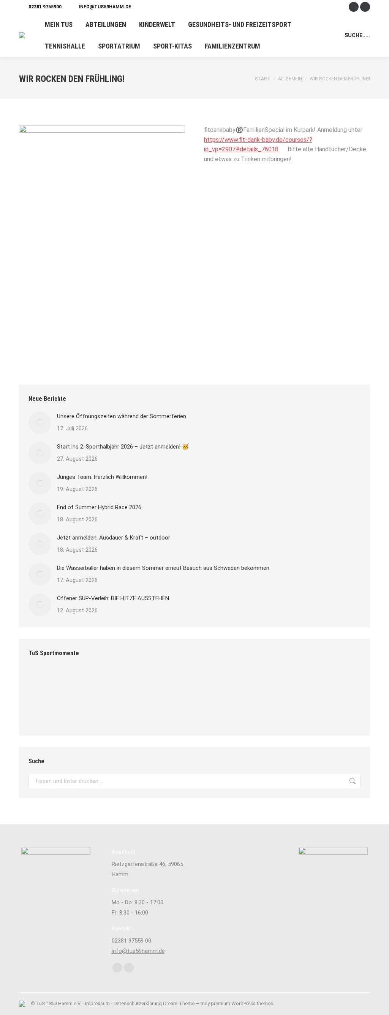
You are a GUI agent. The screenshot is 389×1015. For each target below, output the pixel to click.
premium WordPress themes (242, 1003)
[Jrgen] (101, 682)
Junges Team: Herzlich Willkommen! (102, 477)
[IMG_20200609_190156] (189, 682)
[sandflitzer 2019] (247, 682)
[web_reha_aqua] (306, 682)
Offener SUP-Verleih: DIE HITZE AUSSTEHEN (113, 598)
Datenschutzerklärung (138, 1003)
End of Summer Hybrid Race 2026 (99, 507)
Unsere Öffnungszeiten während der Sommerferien (121, 416)
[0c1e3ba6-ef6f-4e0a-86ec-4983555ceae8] (130, 682)
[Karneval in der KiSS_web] (218, 682)
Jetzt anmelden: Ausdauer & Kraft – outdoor (113, 537)
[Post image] (39, 422)
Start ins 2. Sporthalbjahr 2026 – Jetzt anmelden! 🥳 (123, 446)
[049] (72, 682)
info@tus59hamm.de (105, 6)
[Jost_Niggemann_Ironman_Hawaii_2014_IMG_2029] (335, 682)
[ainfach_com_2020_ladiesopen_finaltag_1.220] (43, 682)
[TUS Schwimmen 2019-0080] (43, 711)
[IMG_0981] (277, 682)
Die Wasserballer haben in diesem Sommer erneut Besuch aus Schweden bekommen (163, 568)
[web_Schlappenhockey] (160, 682)
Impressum (97, 1003)
